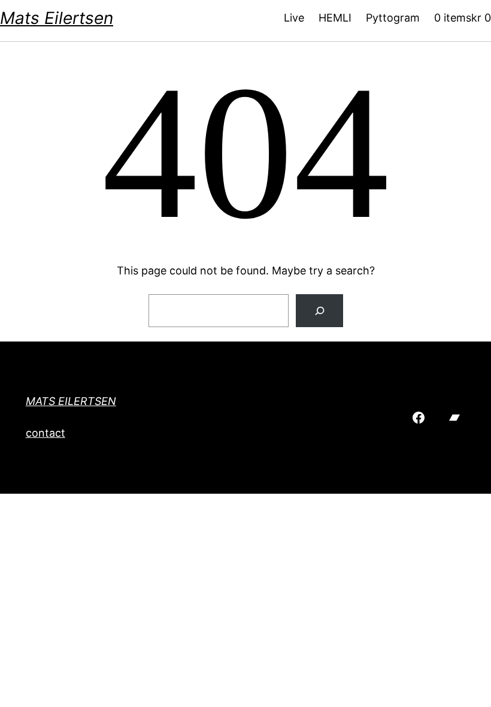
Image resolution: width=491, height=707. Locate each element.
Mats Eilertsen (56, 18)
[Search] (319, 310)
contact (45, 433)
